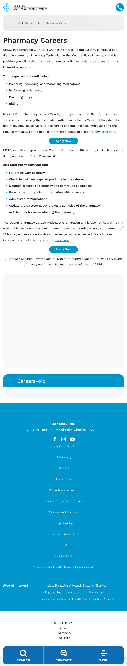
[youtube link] (72, 439)
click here (108, 131)
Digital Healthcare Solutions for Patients (76, 592)
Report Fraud (63, 446)
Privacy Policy (63, 632)
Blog (63, 545)
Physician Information (64, 534)
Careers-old (33, 23)
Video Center (64, 523)
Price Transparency (63, 490)
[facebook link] (54, 439)
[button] (124, 658)
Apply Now (63, 141)
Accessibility (63, 637)
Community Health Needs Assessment (63, 567)
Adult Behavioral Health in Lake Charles (76, 585)
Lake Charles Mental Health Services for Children (77, 599)
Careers (63, 468)
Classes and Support (64, 512)
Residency (63, 457)
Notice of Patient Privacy (63, 501)
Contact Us (63, 556)
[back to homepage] (21, 23)
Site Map (63, 628)
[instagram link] (63, 439)
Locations (63, 479)
